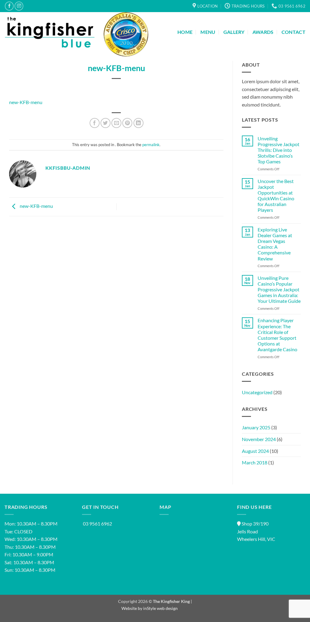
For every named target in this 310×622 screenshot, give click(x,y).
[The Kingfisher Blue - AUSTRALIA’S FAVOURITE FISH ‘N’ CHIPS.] (49, 31)
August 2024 (255, 451)
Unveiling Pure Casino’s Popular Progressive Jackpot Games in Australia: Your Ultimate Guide (279, 289)
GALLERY (234, 32)
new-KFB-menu (25, 102)
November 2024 (259, 439)
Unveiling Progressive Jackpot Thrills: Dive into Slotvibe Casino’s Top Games (278, 150)
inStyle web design (160, 608)
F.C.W (183, 608)
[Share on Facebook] (95, 123)
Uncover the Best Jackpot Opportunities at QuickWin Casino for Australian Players (276, 195)
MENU (207, 32)
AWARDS (263, 32)
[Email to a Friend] (116, 123)
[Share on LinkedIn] (138, 123)
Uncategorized (257, 392)
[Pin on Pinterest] (127, 123)
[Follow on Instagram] (19, 6)
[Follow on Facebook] (9, 6)
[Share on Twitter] (105, 123)
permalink (151, 144)
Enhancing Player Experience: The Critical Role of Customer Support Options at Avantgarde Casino (277, 334)
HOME (185, 32)
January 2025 (256, 427)
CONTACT (293, 32)
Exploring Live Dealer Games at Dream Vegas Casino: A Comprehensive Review (275, 244)
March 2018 (254, 462)
